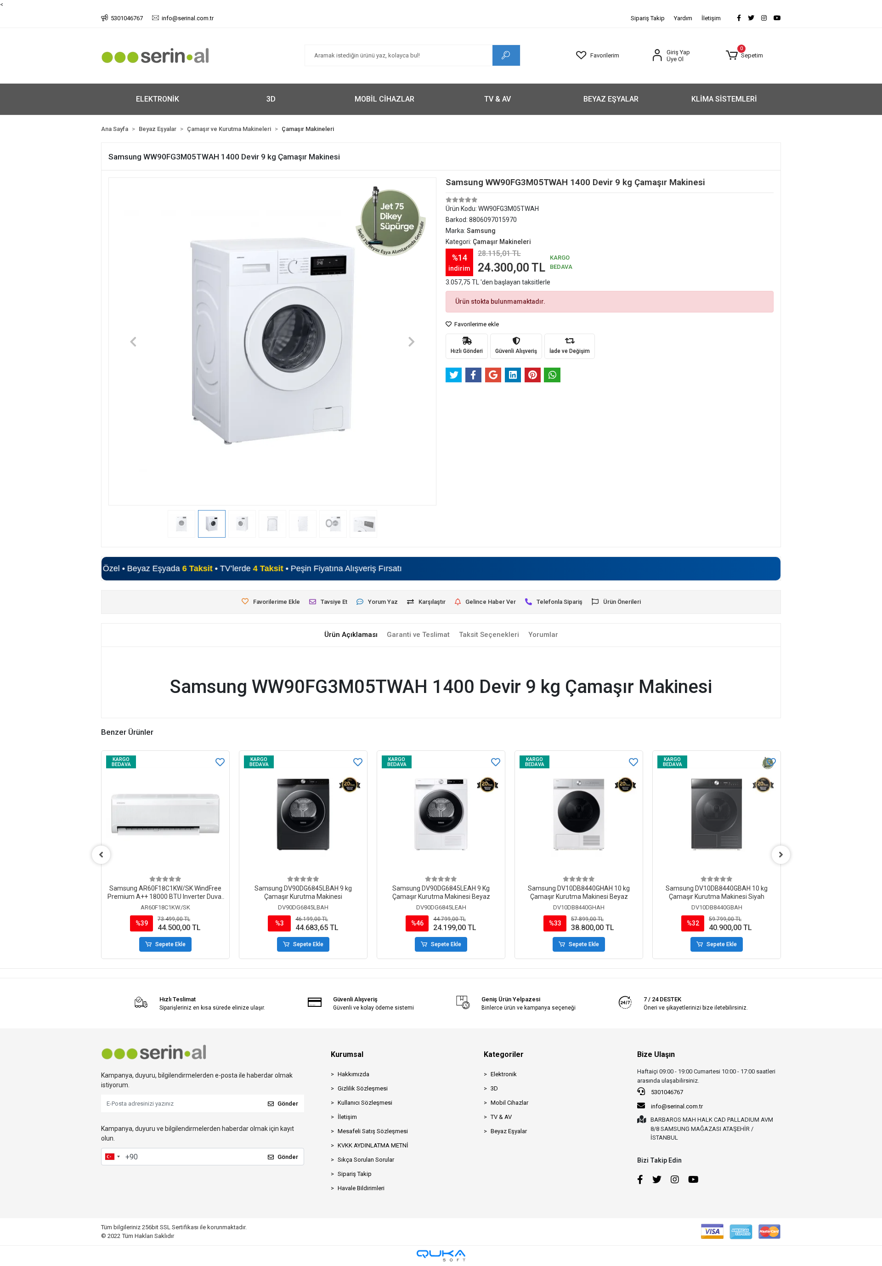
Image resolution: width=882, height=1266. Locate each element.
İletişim (711, 18)
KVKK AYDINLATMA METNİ (373, 1145)
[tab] (351, 635)
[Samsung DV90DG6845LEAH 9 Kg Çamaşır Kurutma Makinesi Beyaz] (441, 814)
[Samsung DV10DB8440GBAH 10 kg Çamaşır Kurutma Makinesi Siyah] (716, 814)
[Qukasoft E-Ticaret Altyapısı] (441, 1255)
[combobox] (112, 1156)
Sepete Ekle (170, 944)
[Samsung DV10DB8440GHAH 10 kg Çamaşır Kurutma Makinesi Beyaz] (579, 814)
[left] (101, 855)
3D (494, 1088)
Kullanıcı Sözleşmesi (365, 1102)
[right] (781, 855)
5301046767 (666, 1092)
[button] (744, 55)
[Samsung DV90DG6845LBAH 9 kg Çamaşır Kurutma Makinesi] (303, 814)
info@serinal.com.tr (676, 1106)
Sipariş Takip (648, 18)
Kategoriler (504, 1054)
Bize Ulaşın (656, 1054)
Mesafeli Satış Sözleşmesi (373, 1131)
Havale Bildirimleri (361, 1188)
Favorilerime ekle (476, 324)
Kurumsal (347, 1054)
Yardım (683, 18)
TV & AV (501, 1116)
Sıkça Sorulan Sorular (366, 1159)
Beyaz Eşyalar (509, 1131)
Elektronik (504, 1074)
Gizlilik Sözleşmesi (363, 1088)
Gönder (287, 1103)
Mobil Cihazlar (509, 1102)
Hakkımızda (353, 1074)
